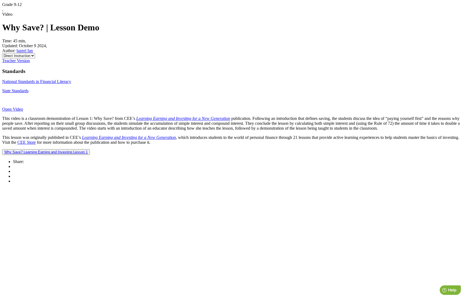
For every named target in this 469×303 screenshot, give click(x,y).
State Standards (15, 90)
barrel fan (25, 50)
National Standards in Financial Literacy (36, 81)
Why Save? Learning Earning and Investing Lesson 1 (46, 152)
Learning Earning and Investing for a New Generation (183, 118)
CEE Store (26, 142)
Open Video (12, 109)
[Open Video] (234, 100)
